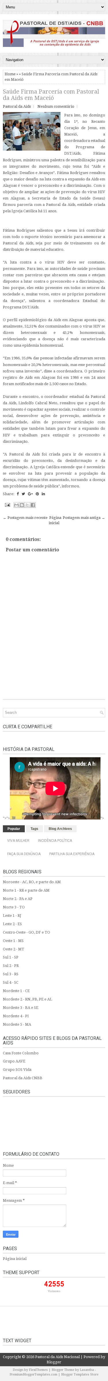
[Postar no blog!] (22, 505)
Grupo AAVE (14, 1061)
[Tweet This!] (23, 494)
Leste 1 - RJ (12, 915)
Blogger (54, 1362)
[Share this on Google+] (30, 494)
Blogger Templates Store (79, 1374)
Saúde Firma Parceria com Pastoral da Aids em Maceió (51, 94)
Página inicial (14, 1258)
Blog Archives (60, 829)
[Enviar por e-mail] (16, 505)
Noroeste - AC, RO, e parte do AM (32, 882)
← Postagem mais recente (25, 517)
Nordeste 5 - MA (17, 1024)
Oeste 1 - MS (13, 941)
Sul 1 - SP (10, 957)
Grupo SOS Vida (17, 1069)
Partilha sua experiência (71, 854)
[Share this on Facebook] (17, 494)
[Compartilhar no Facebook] (33, 505)
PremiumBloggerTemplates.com (33, 1374)
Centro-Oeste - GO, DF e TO (26, 932)
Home (10, 74)
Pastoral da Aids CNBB (22, 1078)
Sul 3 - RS (10, 974)
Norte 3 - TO (14, 907)
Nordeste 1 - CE (16, 991)
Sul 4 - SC (10, 982)
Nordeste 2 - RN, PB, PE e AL (27, 999)
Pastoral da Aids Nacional (57, 1357)
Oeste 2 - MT (13, 949)
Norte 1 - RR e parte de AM (26, 890)
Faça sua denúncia (24, 854)
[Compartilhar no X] (27, 505)
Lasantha (87, 1370)
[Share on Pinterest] (37, 494)
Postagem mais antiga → (84, 517)
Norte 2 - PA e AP (18, 899)
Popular (13, 829)
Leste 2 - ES (12, 924)
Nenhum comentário (55, 106)
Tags (34, 829)
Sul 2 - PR (11, 965)
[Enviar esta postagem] (7, 504)
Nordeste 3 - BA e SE (20, 1007)
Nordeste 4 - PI (16, 1016)
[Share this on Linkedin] (43, 494)
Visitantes (54, 1291)
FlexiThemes (38, 1370)
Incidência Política (55, 841)
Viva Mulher (18, 841)
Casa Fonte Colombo (21, 1053)
